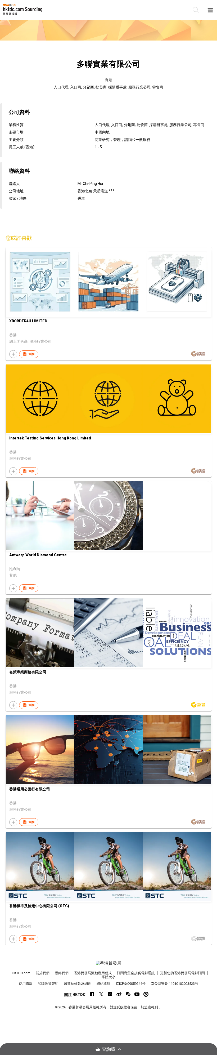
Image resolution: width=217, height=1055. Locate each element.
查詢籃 (108, 1049)
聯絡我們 (62, 973)
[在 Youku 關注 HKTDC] (145, 994)
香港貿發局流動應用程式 (93, 973)
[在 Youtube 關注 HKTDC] (136, 994)
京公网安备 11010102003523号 (174, 984)
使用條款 (26, 984)
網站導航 (103, 984)
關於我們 (42, 973)
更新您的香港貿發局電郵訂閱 (182, 973)
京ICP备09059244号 (131, 984)
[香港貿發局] (109, 963)
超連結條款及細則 (77, 984)
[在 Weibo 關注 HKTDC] (118, 994)
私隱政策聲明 (48, 984)
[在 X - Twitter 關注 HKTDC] (100, 994)
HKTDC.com (21, 973)
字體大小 (108, 977)
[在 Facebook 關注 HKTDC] (91, 994)
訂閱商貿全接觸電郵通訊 (136, 973)
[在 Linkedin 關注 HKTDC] (109, 994)
